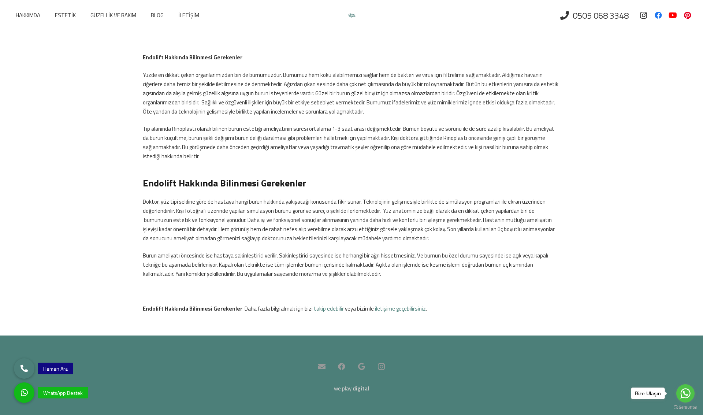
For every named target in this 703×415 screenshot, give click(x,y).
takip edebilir (329, 308)
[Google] (361, 366)
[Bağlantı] (351, 15)
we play (351, 388)
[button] (24, 392)
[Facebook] (658, 15)
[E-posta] (322, 366)
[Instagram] (643, 15)
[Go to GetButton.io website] (685, 407)
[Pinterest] (687, 15)
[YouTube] (673, 15)
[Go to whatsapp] (685, 393)
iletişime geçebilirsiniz (400, 308)
